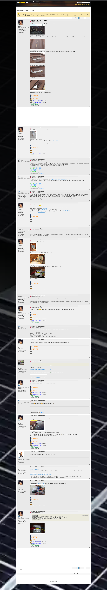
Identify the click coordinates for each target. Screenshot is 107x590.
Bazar (83, 4)
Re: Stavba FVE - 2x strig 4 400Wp (38, 20)
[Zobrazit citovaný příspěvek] (37, 364)
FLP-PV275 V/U (69, 143)
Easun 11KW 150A (41, 483)
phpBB (50, 576)
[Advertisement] (53, 116)
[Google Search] (89, 2)
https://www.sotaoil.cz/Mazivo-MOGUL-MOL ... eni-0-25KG (40, 474)
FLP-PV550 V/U (45, 208)
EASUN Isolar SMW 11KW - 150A (51, 207)
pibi (18, 466)
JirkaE (19, 365)
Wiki (86, 4)
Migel (19, 159)
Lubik (19, 457)
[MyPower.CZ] (22, 3)
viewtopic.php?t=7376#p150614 (35, 469)
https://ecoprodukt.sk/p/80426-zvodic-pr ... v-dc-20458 (61, 179)
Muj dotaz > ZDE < (55, 140)
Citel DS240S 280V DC (45, 209)
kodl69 (19, 191)
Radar (19, 326)
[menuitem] (29, 8)
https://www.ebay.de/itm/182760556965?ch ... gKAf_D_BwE (41, 369)
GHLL (19, 25)
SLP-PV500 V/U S (41, 211)
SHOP (79, 4)
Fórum (76, 4)
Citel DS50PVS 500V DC (65, 210)
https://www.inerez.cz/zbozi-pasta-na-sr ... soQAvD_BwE (40, 471)
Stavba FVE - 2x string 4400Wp (25, 10)
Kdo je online (19, 569)
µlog (89, 4)
